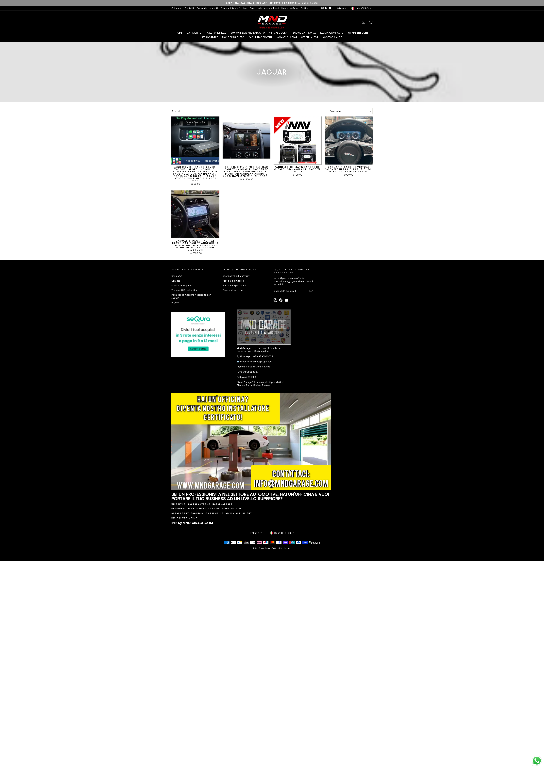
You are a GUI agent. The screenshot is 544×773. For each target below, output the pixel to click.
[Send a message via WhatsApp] (537, 760)
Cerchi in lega (309, 37)
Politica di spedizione (234, 285)
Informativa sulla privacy (236, 276)
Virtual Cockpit (279, 32)
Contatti (189, 8)
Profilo (304, 8)
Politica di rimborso (233, 280)
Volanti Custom (287, 37)
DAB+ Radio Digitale (260, 37)
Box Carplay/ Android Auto (248, 32)
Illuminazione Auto (331, 32)
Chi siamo (176, 8)
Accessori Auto (332, 37)
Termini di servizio (233, 290)
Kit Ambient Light (358, 32)
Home (179, 32)
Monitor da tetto (233, 37)
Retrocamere (210, 37)
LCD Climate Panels (304, 32)
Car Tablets (194, 32)
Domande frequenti (207, 8)
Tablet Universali (216, 32)
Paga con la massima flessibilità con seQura (274, 8)
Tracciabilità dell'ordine (234, 8)
